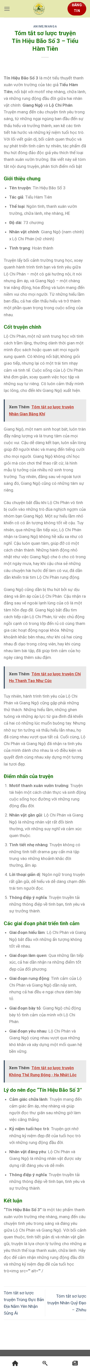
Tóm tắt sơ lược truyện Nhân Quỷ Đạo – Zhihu (66, 1303)
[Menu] (7, 8)
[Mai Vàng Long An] (39, 8)
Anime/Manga (45, 26)
